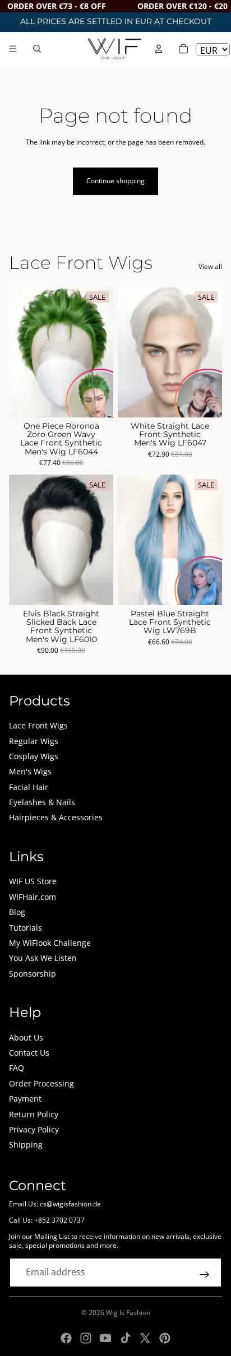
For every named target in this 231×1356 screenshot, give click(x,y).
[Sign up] (204, 1275)
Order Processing (41, 1083)
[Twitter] (145, 1338)
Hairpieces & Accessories (56, 817)
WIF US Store (33, 881)
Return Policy (33, 1114)
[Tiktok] (125, 1338)
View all (210, 266)
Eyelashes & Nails (42, 802)
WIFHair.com (32, 896)
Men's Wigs (30, 771)
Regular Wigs (33, 741)
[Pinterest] (165, 1338)
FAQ (16, 1067)
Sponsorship (32, 973)
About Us (26, 1037)
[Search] (37, 48)
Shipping (26, 1144)
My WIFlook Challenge (50, 942)
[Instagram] (86, 1338)
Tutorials (25, 927)
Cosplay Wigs (33, 756)
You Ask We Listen (43, 958)
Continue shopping (115, 180)
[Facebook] (66, 1338)
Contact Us (29, 1052)
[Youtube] (105, 1338)
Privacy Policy (34, 1129)
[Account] (158, 48)
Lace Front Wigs (38, 725)
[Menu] (13, 49)
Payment (25, 1098)
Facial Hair (28, 787)
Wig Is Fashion (128, 1312)
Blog (17, 912)
